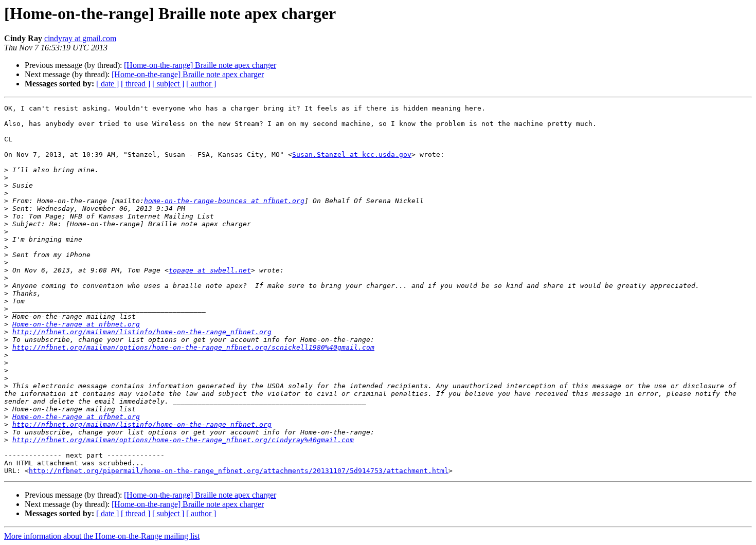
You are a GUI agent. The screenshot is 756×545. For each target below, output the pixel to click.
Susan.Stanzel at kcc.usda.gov (351, 154)
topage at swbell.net (210, 270)
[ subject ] (168, 83)
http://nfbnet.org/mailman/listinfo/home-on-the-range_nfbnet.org (142, 332)
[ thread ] (135, 83)
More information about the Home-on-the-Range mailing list (102, 536)
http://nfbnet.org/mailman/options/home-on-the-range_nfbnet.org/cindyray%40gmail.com (183, 440)
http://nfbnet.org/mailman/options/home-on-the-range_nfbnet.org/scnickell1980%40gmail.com (193, 347)
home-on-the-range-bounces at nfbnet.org (224, 201)
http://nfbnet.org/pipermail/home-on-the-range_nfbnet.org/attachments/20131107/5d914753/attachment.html (238, 471)
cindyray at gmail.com (80, 38)
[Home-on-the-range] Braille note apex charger (200, 65)
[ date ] (107, 83)
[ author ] (201, 83)
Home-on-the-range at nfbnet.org (76, 324)
